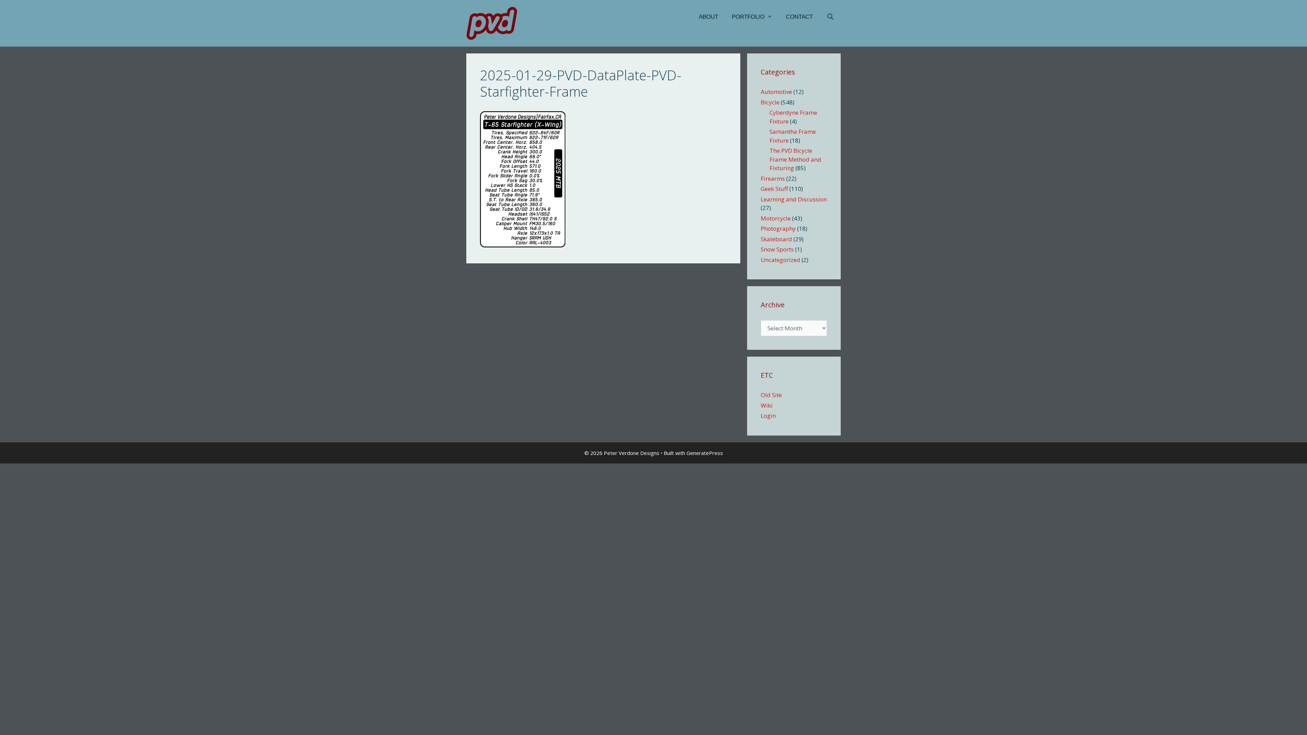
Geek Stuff (774, 189)
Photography (778, 228)
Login (768, 416)
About (708, 17)
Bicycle (770, 102)
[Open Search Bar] (830, 17)
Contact (799, 17)
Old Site (771, 395)
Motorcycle (776, 218)
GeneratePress (705, 453)
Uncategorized (780, 260)
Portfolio (748, 17)
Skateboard (776, 239)
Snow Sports (777, 249)
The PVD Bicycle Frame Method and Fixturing (795, 159)
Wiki (767, 405)
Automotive (776, 92)
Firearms (773, 178)
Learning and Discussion (794, 199)
